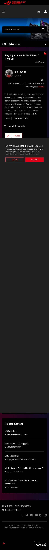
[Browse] (4, 11)
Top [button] (3, 543)
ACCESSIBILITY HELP (11, 510)
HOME (16, 506)
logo (18, 126)
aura (9, 126)
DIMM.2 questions (12, 456)
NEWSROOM (25, 506)
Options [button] (45, 44)
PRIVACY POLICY (33, 525)
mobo (23, 126)
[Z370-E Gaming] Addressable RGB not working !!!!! (24, 468)
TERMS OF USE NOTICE (17, 525)
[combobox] (24, 29)
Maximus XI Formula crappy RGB (17, 443)
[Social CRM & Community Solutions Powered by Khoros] (40, 544)
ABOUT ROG (7, 506)
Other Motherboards (12, 44)
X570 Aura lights (11, 431)
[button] (8, 136)
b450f (14, 126)
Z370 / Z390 (11, 447)
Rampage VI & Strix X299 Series (17, 459)
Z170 (8, 487)
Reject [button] (15, 160)
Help (38, 12)
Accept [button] (34, 160)
